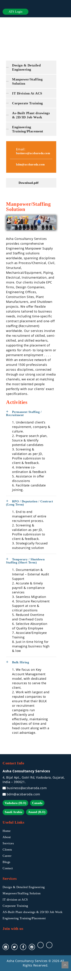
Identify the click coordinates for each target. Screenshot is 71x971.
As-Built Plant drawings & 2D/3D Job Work (31, 115)
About (7, 837)
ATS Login (15, 11)
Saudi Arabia (13, 812)
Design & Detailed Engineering (26, 67)
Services (8, 843)
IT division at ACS (15, 899)
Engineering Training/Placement (27, 129)
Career (7, 855)
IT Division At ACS (27, 93)
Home (7, 831)
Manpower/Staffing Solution (27, 81)
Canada (37, 803)
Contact (8, 868)
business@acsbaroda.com (33, 153)
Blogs (6, 862)
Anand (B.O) (36, 812)
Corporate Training (27, 103)
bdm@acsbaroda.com (30, 164)
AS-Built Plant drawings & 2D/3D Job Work (33, 912)
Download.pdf (28, 182)
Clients (7, 849)
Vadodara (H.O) (15, 803)
